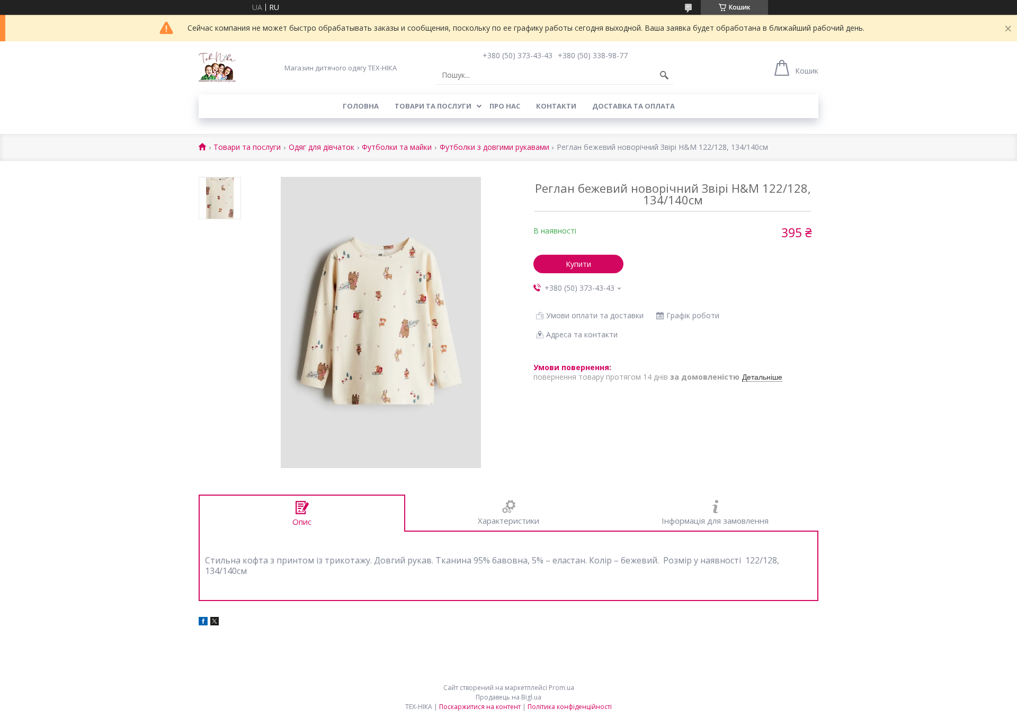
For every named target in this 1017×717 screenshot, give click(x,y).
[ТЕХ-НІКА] (217, 67)
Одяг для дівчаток (321, 147)
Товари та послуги (433, 106)
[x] (214, 622)
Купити (578, 264)
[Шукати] (664, 75)
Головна (361, 106)
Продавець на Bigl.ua (508, 697)
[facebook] (203, 622)
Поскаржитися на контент (480, 706)
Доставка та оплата (633, 106)
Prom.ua (561, 687)
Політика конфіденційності (570, 706)
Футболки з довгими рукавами (494, 147)
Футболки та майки (397, 147)
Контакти (556, 106)
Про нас (504, 106)
